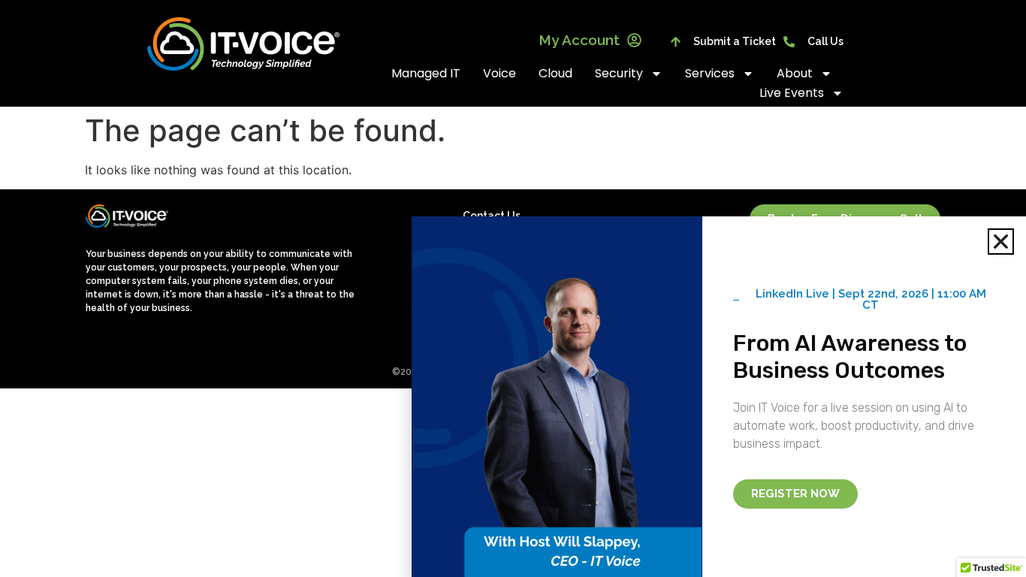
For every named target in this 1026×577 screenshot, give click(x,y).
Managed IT (425, 73)
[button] (1001, 241)
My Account (579, 40)
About (795, 73)
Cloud (555, 73)
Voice (499, 73)
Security (619, 73)
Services (710, 73)
